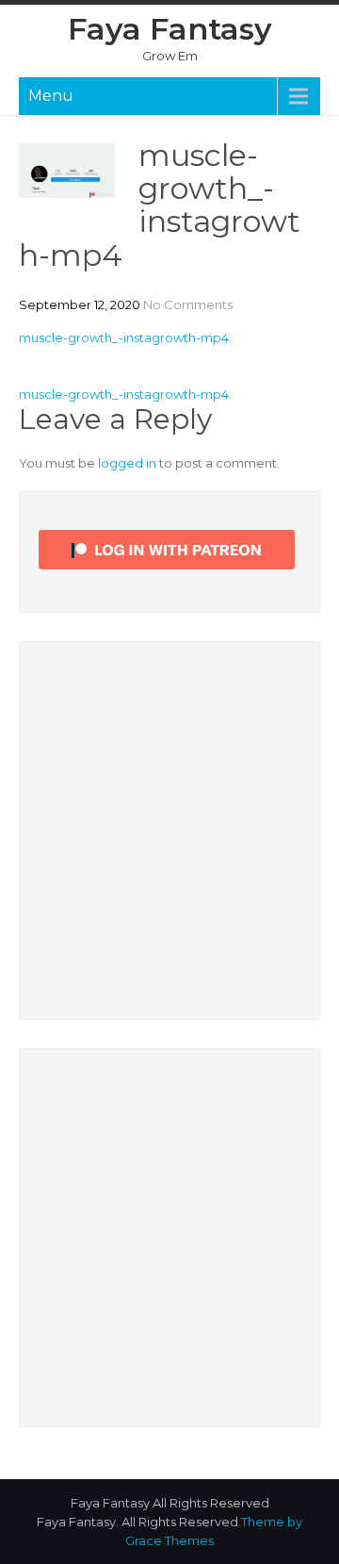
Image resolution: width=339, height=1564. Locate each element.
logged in (127, 462)
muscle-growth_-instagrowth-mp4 (124, 337)
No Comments (188, 304)
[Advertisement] (169, 830)
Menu (50, 96)
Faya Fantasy (170, 28)
